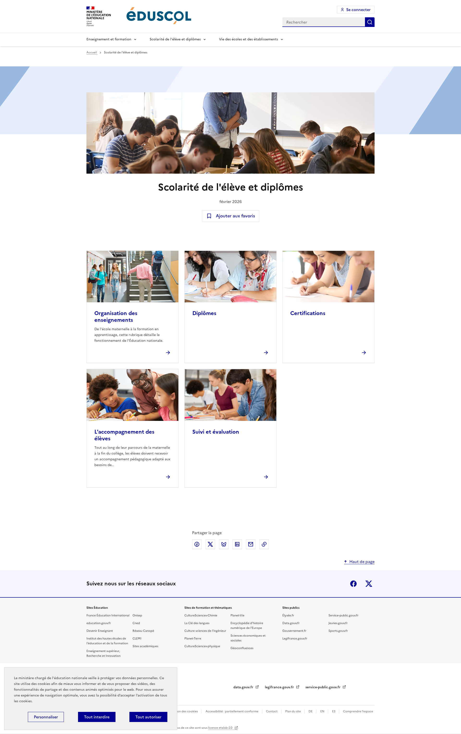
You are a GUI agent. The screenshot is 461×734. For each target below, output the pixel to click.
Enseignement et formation (108, 39)
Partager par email (250, 544)
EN (322, 711)
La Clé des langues (196, 623)
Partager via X (210, 544)
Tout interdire (96, 717)
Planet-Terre (192, 638)
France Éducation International (107, 615)
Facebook (353, 583)
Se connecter (358, 10)
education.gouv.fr (98, 623)
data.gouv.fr (243, 687)
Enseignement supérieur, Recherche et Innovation (103, 653)
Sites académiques (145, 646)
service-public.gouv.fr (323, 687)
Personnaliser (46, 717)
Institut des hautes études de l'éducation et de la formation (107, 640)
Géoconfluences (241, 648)
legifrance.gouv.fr (280, 687)
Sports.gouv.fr (338, 631)
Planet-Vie (237, 615)
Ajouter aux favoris (235, 216)
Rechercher (370, 22)
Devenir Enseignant (99, 631)
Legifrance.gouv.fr (294, 638)
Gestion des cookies (184, 711)
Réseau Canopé (143, 631)
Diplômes (204, 313)
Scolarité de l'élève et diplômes (175, 39)
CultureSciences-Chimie (200, 615)
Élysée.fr (288, 615)
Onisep (137, 615)
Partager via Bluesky (224, 544)
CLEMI (137, 638)
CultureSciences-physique (202, 646)
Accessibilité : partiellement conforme (232, 711)
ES (334, 711)
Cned (136, 623)
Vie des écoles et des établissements (248, 39)
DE (311, 711)
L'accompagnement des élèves (124, 435)
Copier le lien (264, 544)
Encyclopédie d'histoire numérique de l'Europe (246, 625)
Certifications (307, 313)
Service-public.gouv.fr (343, 615)
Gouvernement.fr (294, 631)
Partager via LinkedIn (237, 544)
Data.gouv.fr (291, 623)
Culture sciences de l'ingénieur (205, 631)
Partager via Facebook (197, 544)
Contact (272, 711)
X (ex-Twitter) (369, 583)
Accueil (91, 52)
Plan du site (293, 711)
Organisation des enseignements (115, 316)
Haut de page (362, 561)
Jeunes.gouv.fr (338, 623)
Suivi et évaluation (215, 432)
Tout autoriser (148, 717)
